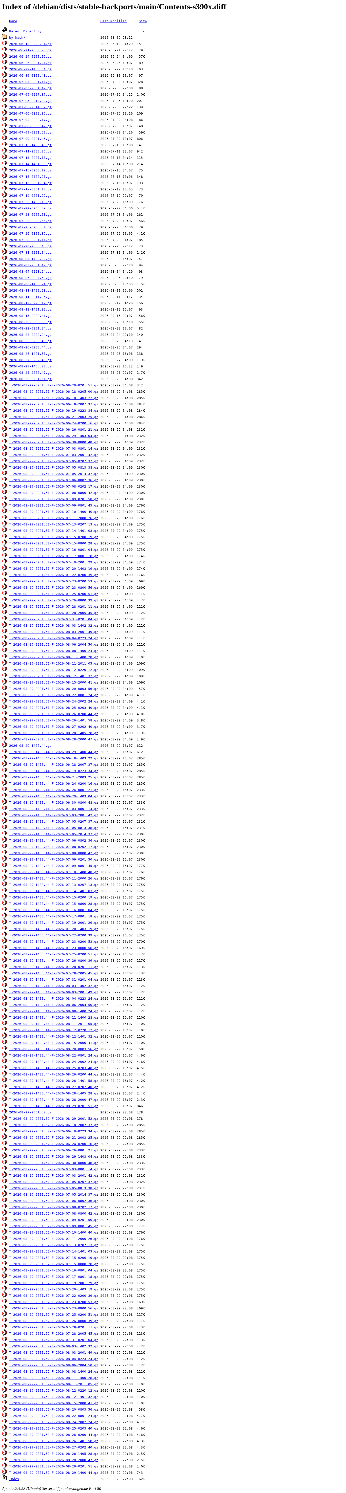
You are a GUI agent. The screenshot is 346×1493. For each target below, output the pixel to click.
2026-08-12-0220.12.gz (30, 303)
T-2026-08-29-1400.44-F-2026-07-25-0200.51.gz (53, 954)
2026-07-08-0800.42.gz (30, 126)
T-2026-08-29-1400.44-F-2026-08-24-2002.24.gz (53, 1062)
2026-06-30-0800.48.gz (30, 75)
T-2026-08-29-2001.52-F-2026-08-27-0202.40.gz (53, 1447)
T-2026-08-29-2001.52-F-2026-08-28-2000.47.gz (53, 1460)
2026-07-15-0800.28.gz (30, 177)
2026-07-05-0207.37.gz (30, 94)
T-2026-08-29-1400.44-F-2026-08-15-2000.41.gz (53, 1043)
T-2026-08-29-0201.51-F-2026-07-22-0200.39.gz (53, 575)
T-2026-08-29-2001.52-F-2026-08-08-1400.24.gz (53, 1371)
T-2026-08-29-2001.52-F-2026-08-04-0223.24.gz (53, 1359)
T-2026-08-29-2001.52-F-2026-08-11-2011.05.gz (53, 1384)
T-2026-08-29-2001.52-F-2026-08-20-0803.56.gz (53, 1409)
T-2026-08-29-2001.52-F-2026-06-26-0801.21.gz (53, 1150)
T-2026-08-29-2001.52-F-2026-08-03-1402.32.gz (53, 1346)
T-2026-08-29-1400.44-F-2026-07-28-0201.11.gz (53, 967)
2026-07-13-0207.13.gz (30, 158)
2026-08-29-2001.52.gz (30, 1112)
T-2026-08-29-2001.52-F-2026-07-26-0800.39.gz (53, 1321)
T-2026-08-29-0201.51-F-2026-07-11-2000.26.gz (53, 518)
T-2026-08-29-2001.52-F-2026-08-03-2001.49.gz (53, 1352)
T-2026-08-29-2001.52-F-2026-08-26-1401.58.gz (53, 1441)
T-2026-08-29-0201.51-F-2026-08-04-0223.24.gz (53, 638)
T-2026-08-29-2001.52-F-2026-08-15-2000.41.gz (53, 1403)
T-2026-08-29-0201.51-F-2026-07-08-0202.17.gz (53, 486)
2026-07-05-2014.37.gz (30, 107)
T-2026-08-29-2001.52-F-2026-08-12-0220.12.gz (53, 1390)
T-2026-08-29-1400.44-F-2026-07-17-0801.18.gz (53, 916)
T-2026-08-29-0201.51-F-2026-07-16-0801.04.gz (53, 550)
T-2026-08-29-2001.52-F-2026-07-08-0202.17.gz (53, 1207)
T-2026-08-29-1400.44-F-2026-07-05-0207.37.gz (53, 821)
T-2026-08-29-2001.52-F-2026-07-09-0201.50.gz (53, 1220)
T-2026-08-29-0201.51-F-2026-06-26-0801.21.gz (53, 429)
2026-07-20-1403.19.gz (30, 202)
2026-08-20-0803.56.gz (30, 322)
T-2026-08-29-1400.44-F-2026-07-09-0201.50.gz (53, 859)
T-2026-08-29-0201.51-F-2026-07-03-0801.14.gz (53, 448)
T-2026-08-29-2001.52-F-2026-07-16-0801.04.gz (53, 1270)
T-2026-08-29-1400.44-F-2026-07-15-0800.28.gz (53, 904)
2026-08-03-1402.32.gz (30, 259)
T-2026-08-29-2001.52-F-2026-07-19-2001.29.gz (53, 1283)
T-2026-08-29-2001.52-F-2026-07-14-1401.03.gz (53, 1251)
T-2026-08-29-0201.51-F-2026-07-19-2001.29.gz (53, 562)
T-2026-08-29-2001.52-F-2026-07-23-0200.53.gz (53, 1302)
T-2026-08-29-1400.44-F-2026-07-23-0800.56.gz (53, 948)
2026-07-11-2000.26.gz (30, 151)
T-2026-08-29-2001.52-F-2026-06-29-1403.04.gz (53, 1156)
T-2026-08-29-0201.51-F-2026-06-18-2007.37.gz (53, 404)
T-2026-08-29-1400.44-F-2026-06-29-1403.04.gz (53, 796)
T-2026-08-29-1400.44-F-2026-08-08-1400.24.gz (53, 1011)
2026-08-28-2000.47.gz (30, 373)
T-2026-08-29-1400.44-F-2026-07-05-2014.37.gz (53, 834)
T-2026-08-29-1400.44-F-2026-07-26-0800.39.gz (53, 960)
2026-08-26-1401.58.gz (30, 354)
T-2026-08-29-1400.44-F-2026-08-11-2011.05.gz (53, 1024)
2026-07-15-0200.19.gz (30, 170)
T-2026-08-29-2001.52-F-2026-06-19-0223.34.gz (53, 1131)
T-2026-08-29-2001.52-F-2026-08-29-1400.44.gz (53, 1473)
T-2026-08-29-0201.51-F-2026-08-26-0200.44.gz (53, 714)
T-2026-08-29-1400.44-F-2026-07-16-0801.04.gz (53, 910)
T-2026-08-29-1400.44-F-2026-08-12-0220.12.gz (53, 1030)
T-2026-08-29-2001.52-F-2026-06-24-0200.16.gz (53, 1144)
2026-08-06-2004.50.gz (30, 278)
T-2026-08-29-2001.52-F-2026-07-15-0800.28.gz (53, 1264)
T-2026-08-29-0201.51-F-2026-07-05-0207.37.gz (53, 461)
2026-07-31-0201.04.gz (30, 252)
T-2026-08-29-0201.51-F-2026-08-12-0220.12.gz (53, 670)
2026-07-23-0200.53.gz (30, 214)
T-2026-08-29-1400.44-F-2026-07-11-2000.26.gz (53, 878)
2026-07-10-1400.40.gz (30, 145)
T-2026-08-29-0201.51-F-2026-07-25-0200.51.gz (53, 594)
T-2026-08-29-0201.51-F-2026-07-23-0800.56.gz (53, 587)
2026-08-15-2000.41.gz (30, 316)
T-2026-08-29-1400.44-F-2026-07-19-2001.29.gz (53, 923)
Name (13, 21)
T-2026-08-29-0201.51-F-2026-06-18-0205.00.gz (53, 391)
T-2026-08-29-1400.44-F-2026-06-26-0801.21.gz (53, 790)
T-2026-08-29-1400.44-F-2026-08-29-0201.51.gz (53, 1106)
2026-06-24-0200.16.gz (30, 56)
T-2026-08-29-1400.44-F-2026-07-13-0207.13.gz (53, 885)
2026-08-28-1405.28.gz (30, 366)
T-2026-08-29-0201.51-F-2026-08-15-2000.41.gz (53, 682)
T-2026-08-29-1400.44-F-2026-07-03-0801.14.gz (53, 809)
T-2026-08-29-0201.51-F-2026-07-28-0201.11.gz (53, 606)
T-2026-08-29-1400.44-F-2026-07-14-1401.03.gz (53, 891)
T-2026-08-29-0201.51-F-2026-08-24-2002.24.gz (53, 701)
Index (14, 1479)
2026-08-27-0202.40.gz (30, 360)
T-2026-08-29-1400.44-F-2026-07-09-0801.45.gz (53, 866)
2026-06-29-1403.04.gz (30, 69)
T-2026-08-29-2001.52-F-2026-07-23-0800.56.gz (53, 1308)
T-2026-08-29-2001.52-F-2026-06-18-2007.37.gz (53, 1125)
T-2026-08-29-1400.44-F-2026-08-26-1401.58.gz (53, 1081)
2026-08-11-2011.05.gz (30, 297)
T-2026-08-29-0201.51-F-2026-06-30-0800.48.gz (53, 442)
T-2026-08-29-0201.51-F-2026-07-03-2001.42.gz (53, 455)
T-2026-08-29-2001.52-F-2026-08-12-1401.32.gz (53, 1397)
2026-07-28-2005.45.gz (30, 246)
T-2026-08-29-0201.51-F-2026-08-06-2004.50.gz (53, 644)
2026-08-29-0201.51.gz (30, 379)
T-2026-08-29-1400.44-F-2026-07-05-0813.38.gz (53, 828)
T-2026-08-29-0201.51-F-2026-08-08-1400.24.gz (53, 651)
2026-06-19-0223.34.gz (30, 44)
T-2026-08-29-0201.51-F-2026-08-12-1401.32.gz (53, 676)
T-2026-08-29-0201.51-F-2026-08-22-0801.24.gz (53, 695)
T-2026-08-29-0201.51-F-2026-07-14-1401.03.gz (53, 531)
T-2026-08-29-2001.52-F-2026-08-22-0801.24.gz (53, 1416)
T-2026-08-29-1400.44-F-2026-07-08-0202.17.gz (53, 847)
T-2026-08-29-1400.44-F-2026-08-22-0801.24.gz (53, 1055)
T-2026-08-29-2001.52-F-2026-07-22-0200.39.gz (53, 1296)
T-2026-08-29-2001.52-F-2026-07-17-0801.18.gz (53, 1277)
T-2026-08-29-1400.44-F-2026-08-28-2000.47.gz (53, 1100)
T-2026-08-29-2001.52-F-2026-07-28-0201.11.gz (53, 1327)
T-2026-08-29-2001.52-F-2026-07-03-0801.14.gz (53, 1169)
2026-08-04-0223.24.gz (30, 271)
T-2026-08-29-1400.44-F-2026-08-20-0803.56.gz (53, 1049)
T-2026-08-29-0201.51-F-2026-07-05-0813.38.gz (53, 467)
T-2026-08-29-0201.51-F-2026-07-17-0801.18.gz (53, 556)
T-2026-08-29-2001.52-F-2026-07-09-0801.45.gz (53, 1226)
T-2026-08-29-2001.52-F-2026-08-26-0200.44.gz (53, 1435)
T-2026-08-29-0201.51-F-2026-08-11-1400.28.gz (53, 657)
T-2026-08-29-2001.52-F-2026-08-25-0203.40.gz (53, 1428)
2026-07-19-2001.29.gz (30, 195)
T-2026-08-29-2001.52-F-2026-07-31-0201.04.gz (53, 1340)
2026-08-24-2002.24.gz (30, 335)
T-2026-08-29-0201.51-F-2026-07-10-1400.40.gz (53, 512)
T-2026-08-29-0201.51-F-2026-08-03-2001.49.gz (53, 632)
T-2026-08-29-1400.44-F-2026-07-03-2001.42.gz (53, 815)
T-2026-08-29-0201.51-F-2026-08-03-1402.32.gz (53, 625)
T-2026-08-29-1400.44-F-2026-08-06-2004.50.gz (53, 1005)
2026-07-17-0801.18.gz (30, 189)
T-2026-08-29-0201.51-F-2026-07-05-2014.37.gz (53, 474)
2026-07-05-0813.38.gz (30, 101)
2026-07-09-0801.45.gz (30, 139)
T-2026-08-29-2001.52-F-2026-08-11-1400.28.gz (53, 1378)
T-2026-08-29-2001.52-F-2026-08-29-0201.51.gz (53, 1466)
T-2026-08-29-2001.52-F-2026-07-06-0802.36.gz (53, 1201)
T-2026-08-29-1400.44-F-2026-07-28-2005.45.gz (53, 973)
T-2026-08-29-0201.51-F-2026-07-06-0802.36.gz (53, 480)
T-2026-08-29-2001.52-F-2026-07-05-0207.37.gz (53, 1182)
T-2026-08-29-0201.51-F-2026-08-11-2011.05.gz (53, 663)
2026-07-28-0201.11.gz (30, 240)
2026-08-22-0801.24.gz (30, 328)
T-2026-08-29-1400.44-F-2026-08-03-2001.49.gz (53, 992)
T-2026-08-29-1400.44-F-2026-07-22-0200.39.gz (53, 935)
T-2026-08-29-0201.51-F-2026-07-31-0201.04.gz (53, 619)
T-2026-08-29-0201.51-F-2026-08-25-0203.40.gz (53, 708)
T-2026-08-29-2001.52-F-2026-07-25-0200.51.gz (53, 1314)
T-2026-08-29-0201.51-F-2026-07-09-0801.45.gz (53, 505)
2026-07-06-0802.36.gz (30, 113)
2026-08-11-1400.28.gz (30, 290)
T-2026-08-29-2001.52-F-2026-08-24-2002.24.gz (53, 1422)
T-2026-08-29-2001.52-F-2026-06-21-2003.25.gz (53, 1137)
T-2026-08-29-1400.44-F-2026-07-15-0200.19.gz (53, 897)
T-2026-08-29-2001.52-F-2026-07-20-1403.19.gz (53, 1289)
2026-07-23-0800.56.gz (30, 221)
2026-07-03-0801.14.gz (30, 82)
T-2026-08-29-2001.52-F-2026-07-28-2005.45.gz (53, 1333)
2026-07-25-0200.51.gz (30, 227)
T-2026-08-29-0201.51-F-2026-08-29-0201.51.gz (53, 385)
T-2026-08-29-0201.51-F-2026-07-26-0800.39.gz (53, 600)
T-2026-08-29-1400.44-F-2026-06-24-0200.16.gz (53, 783)
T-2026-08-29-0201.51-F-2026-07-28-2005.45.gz (53, 613)
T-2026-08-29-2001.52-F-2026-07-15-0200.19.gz (53, 1258)
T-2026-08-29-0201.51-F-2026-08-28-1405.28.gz (53, 733)
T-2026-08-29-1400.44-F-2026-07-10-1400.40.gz (53, 872)
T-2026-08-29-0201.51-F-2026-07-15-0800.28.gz (53, 543)
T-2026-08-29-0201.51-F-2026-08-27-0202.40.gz (53, 727)
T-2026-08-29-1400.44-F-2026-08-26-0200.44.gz (53, 1074)
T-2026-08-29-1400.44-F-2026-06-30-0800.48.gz (53, 802)
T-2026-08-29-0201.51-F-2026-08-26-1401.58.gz (53, 720)
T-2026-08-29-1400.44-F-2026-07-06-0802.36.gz (53, 840)
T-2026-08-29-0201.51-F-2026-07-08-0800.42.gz (53, 493)
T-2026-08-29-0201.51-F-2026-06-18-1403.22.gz (53, 398)
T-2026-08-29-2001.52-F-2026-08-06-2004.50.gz (53, 1365)
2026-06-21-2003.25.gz (30, 50)
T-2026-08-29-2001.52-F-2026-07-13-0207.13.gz (53, 1245)
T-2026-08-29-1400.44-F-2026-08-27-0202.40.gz (53, 1087)
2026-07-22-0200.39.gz (30, 208)
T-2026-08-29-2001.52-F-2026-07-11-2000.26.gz (53, 1239)
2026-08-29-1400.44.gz (30, 746)
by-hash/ (17, 37)
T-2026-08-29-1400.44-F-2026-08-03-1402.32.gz (53, 986)
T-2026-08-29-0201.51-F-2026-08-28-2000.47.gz (53, 739)
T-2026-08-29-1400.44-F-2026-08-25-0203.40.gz (53, 1068)
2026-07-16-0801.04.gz (30, 183)
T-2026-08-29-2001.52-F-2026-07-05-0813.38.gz (53, 1188)
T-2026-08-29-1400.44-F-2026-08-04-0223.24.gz (53, 998)
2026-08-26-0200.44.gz (30, 347)
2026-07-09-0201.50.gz (30, 132)
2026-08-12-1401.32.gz (30, 309)
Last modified (113, 21)
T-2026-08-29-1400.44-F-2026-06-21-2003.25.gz (53, 777)
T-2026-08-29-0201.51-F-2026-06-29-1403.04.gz (53, 436)
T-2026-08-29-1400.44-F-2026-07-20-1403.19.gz (53, 929)
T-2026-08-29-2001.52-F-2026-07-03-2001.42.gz (53, 1175)
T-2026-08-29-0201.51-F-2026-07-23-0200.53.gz (53, 581)
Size (143, 21)
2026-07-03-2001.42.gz (30, 88)
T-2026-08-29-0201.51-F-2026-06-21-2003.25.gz (53, 417)
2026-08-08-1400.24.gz (30, 284)
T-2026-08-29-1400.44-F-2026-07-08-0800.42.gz (53, 853)
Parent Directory (25, 31)
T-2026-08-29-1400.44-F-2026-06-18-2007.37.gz (53, 764)
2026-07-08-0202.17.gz (30, 120)
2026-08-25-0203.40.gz (30, 341)
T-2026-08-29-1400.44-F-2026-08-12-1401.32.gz (53, 1036)
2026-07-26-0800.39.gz (30, 233)
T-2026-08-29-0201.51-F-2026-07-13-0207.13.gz (53, 524)
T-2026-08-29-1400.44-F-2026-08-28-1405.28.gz (53, 1093)
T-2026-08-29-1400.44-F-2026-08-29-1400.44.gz (53, 752)
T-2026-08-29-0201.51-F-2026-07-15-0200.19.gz (53, 537)
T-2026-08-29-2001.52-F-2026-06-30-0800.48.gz (53, 1163)
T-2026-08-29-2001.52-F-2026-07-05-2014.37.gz (53, 1194)
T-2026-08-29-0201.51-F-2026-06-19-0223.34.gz (53, 410)
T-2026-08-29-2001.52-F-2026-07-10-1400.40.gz (53, 1232)
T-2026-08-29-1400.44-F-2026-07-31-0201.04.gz (53, 979)
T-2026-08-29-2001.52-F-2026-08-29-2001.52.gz (53, 1119)
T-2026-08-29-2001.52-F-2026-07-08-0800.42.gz (53, 1213)
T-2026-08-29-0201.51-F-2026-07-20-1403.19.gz (53, 568)
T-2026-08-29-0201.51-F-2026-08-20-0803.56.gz (53, 689)
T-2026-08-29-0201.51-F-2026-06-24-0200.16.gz (53, 423)
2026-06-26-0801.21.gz (30, 63)
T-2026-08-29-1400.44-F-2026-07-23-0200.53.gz (53, 941)
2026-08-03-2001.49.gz (30, 265)
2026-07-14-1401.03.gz (30, 164)
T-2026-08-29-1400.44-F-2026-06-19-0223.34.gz (53, 771)
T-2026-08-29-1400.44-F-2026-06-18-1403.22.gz (53, 758)
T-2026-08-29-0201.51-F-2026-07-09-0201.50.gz (53, 499)
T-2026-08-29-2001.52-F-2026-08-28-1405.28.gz (53, 1454)
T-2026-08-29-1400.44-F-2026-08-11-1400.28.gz (53, 1017)
